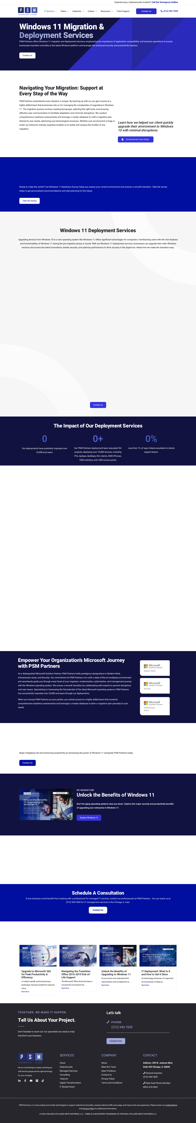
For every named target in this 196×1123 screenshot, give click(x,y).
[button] (55, 11)
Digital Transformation (70, 1082)
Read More (25, 991)
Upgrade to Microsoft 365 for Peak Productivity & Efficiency (36, 974)
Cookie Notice (171, 1105)
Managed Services (68, 1071)
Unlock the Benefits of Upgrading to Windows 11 (116, 972)
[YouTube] (31, 1080)
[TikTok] (42, 1080)
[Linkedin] (19, 1080)
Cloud (62, 1063)
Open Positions (108, 1071)
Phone (116, 1022)
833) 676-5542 (151, 1087)
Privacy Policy (108, 1078)
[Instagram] (37, 1080)
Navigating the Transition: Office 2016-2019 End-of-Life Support (76, 974)
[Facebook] (25, 1080)
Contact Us (98, 910)
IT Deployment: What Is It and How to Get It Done (155, 972)
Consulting (65, 1074)
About (104, 1063)
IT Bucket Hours (67, 1086)
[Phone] (108, 1022)
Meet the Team (108, 1067)
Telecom (64, 1078)
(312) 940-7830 (170, 11)
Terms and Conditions (111, 1082)
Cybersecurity (66, 1067)
